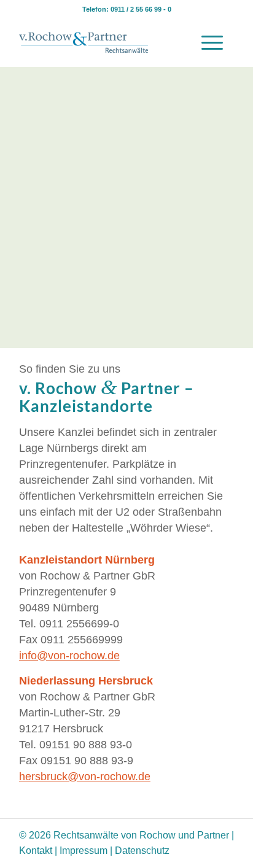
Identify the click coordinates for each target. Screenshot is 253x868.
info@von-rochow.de (69, 655)
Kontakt (35, 850)
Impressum (83, 850)
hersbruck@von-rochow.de (84, 776)
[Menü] (212, 42)
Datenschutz (142, 850)
